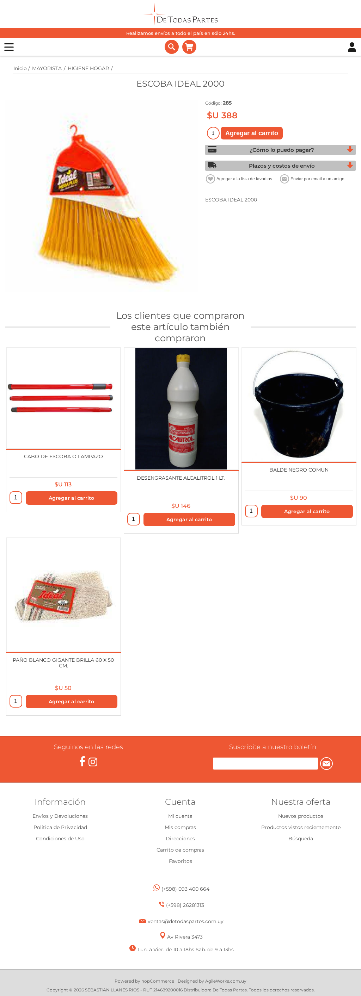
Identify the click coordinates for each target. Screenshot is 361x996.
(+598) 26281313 (185, 905)
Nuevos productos (300, 816)
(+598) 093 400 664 (185, 889)
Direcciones (180, 838)
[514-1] (63, 594)
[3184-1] (63, 398)
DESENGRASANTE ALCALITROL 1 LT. (181, 478)
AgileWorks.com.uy (225, 981)
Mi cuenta (180, 816)
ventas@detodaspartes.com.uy (186, 921)
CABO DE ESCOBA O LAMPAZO (63, 456)
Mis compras (180, 827)
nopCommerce (157, 981)
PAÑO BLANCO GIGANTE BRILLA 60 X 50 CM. (63, 662)
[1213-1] (181, 408)
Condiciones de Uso (60, 838)
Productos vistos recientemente (301, 827)
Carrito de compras (189, 47)
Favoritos (180, 861)
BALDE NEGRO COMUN (299, 470)
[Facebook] (82, 761)
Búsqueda (300, 838)
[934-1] (298, 404)
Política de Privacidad (60, 827)
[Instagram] (92, 762)
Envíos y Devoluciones (60, 816)
